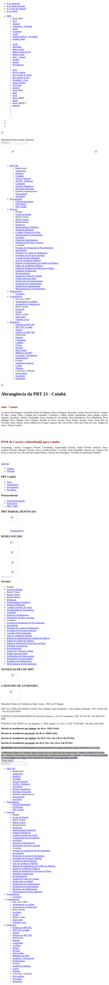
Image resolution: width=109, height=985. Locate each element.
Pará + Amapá (18, 57)
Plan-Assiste (21, 350)
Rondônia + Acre (20, 80)
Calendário (20, 183)
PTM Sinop (20, 204)
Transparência (16, 291)
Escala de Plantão (23, 214)
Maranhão (17, 47)
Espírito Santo (18, 39)
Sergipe (15, 88)
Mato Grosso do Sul (21, 52)
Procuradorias (16, 199)
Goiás (15, 44)
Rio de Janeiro (18, 72)
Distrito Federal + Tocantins (24, 36)
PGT (14, 21)
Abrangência (12, 484)
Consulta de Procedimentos (27, 258)
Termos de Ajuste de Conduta (28, 276)
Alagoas (16, 23)
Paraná (15, 62)
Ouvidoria (20, 237)
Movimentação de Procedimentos (30, 289)
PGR (14, 95)
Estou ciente (7, 761)
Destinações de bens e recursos (29, 242)
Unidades (19, 176)
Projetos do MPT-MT (25, 324)
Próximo (10, 471)
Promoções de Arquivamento (28, 283)
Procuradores (21, 194)
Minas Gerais (18, 54)
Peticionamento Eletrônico (27, 227)
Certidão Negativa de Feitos (27, 232)
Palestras (19, 368)
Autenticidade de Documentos (29, 235)
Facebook (19, 309)
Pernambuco (18, 65)
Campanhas (20, 340)
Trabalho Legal (22, 319)
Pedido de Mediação (24, 230)
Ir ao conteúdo (13, 3)
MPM (15, 100)
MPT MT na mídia (23, 327)
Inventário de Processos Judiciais (30, 255)
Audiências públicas (24, 363)
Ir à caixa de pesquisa (16, 8)
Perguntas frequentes (24, 189)
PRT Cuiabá (21, 206)
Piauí (14, 70)
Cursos (18, 365)
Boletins (19, 337)
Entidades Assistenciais (25, 271)
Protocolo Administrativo (26, 240)
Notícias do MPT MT (25, 332)
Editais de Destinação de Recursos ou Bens (34, 268)
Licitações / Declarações (26, 355)
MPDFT (16, 106)
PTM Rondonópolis (24, 201)
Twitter (18, 312)
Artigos (18, 330)
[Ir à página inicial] (54, 154)
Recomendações (22, 273)
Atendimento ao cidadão (26, 301)
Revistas (19, 347)
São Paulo (17, 85)
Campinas (16, 31)
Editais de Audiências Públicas (29, 265)
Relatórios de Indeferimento (27, 286)
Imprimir (5, 464)
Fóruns (18, 345)
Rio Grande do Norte (22, 75)
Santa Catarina (19, 82)
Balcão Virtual (21, 219)
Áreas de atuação (23, 178)
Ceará (15, 34)
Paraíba (15, 59)
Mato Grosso (18, 49)
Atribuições (20, 171)
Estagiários (20, 378)
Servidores (20, 196)
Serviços (13, 209)
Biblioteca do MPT (24, 353)
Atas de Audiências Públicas (28, 260)
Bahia (15, 29)
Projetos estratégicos (24, 186)
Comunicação (16, 296)
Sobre (9, 482)
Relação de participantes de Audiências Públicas (36, 263)
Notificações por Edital (25, 278)
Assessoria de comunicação (27, 304)
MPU (9, 16)
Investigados (21, 250)
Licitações (20, 294)
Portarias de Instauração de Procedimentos (34, 247)
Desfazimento (21, 358)
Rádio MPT (20, 317)
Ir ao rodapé (12, 11)
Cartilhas (19, 342)
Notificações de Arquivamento (29, 281)
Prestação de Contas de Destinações (31, 253)
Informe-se (14, 322)
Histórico (19, 173)
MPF (14, 93)
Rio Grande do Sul (20, 77)
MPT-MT (14, 165)
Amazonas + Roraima (22, 26)
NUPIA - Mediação (24, 181)
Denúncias (20, 224)
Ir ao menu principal (16, 6)
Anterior (10, 468)
